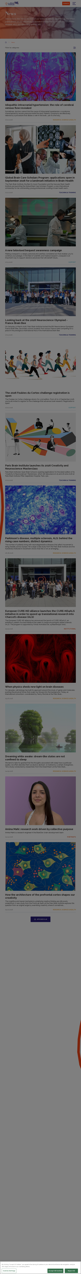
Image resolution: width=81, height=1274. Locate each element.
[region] (40, 1267)
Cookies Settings (9, 1271)
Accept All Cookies (55, 1271)
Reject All (71, 1271)
